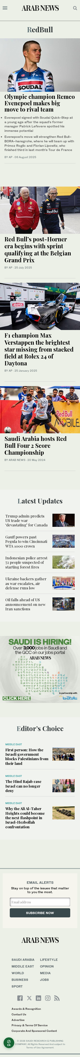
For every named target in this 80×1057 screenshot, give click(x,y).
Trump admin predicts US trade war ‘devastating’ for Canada (26, 520)
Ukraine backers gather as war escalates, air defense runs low (25, 583)
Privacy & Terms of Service (30, 1025)
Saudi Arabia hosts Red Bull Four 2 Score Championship (35, 445)
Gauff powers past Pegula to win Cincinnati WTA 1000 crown (26, 541)
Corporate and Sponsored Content (34, 1031)
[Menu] (5, 8)
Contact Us (19, 1014)
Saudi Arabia (23, 959)
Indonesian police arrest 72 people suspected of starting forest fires (26, 562)
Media (45, 973)
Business (20, 980)
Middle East (13, 744)
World (18, 973)
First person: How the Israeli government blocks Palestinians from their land (26, 756)
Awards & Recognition (26, 1008)
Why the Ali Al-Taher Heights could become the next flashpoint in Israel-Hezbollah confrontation (25, 817)
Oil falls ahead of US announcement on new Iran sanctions (25, 604)
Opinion (47, 966)
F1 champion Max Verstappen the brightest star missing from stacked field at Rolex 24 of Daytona (39, 349)
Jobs (44, 980)
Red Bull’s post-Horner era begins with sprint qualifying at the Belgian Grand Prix (37, 249)
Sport (17, 986)
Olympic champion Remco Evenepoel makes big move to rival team (39, 103)
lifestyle (49, 959)
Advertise (18, 1020)
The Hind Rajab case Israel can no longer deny (23, 786)
